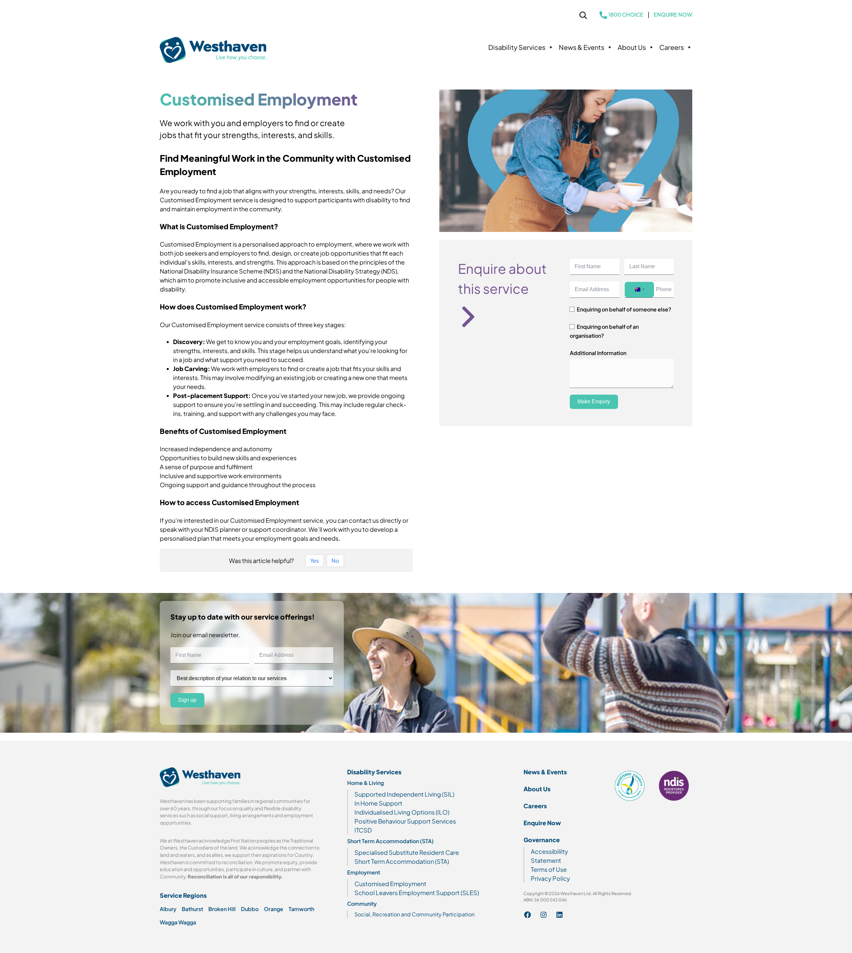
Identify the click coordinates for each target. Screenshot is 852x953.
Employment (363, 872)
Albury (168, 908)
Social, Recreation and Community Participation (414, 914)
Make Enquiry (593, 401)
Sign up (187, 700)
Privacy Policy (550, 878)
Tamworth (301, 908)
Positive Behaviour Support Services (405, 821)
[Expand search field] (583, 16)
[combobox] (639, 289)
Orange (273, 908)
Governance (542, 840)
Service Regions (183, 895)
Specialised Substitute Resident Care (406, 852)
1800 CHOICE (625, 14)
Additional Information (598, 352)
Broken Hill (222, 908)
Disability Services (516, 47)
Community (362, 903)
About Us (632, 47)
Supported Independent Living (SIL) (404, 794)
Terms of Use (549, 869)
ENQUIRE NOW (673, 14)
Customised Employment (390, 883)
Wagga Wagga (178, 922)
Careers (671, 47)
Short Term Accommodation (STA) (390, 841)
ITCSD (363, 830)
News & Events (581, 47)
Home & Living (365, 782)
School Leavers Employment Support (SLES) (416, 892)
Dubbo (250, 908)
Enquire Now (542, 823)
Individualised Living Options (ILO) (401, 812)
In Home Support (378, 803)
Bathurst (192, 908)
